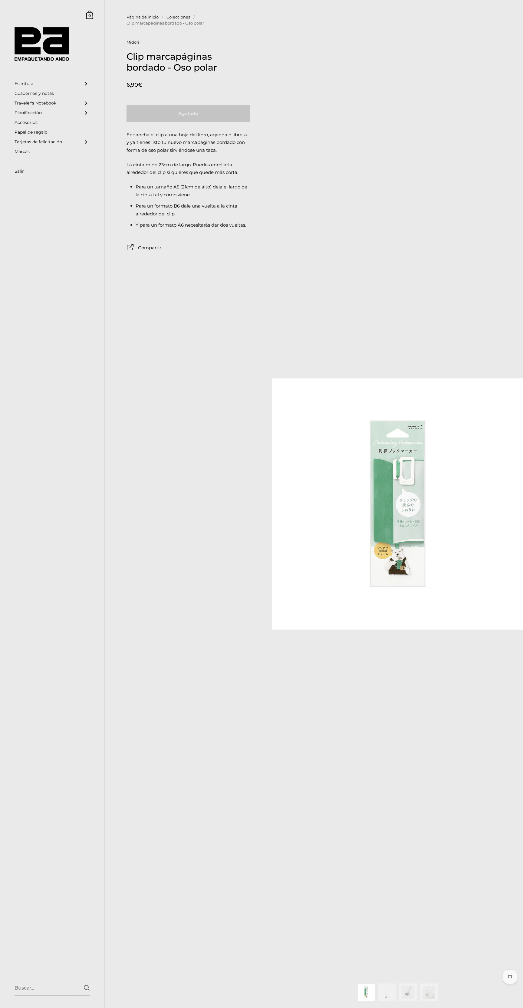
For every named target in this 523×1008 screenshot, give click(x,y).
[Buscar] (87, 988)
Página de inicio (143, 17)
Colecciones (178, 17)
